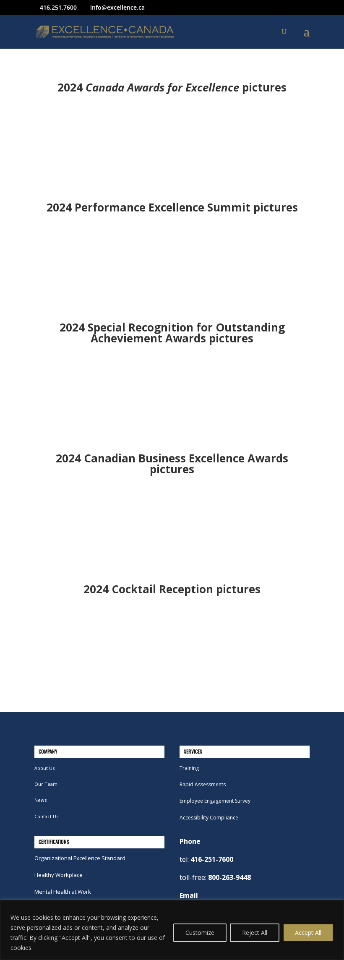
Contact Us (46, 816)
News (40, 800)
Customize (199, 933)
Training (189, 768)
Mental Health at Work (62, 891)
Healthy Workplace (58, 875)
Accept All (308, 933)
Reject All (254, 933)
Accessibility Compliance (209, 817)
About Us (44, 768)
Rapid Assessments (203, 784)
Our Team (45, 784)
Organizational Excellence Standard (79, 858)
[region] (172, 930)
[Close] (335, 907)
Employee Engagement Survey (215, 800)
